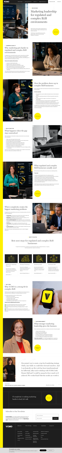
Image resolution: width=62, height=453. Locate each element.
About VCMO (20, 431)
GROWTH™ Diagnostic (45, 431)
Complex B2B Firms (28, 437)
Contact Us (59, 1)
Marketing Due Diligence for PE (36, 439)
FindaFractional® (52, 1)
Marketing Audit (36, 433)
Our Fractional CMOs (20, 436)
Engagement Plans (21, 438)
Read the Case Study (50, 385)
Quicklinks (43, 425)
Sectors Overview (28, 439)
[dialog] (31, 450)
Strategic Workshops (35, 436)
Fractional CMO (35, 431)
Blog (41, 437)
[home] (6, 1)
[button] (20, 1)
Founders (27, 431)
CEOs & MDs (27, 433)
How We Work (20, 433)
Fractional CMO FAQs (44, 439)
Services (35, 425)
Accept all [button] (43, 450)
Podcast (42, 435)
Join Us (19, 440)
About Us (19, 425)
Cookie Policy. (12, 451)
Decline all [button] (50, 450)
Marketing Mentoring (35, 442)
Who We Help (28, 425)
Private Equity (27, 435)
